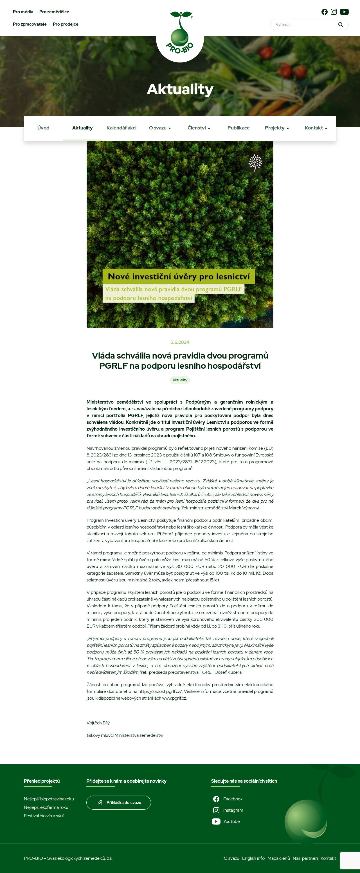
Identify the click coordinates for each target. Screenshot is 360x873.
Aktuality (82, 128)
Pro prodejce (65, 24)
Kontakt (314, 128)
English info (253, 858)
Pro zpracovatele (30, 24)
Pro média (23, 12)
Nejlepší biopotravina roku (49, 799)
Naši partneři (305, 858)
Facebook (233, 799)
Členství (197, 128)
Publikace (239, 128)
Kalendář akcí (121, 128)
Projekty (275, 128)
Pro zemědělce (54, 12)
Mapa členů (278, 858)
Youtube (231, 821)
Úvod (43, 128)
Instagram (233, 810)
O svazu (157, 128)
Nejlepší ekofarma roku (46, 807)
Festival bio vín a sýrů (44, 816)
